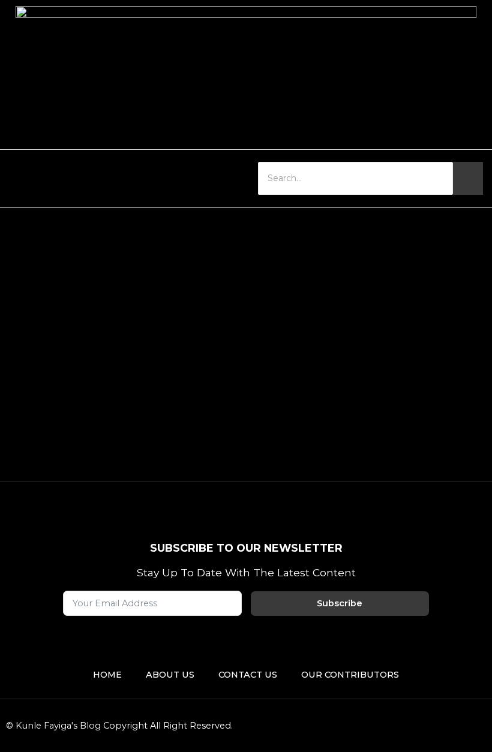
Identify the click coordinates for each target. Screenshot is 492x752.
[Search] (468, 178)
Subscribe (339, 603)
